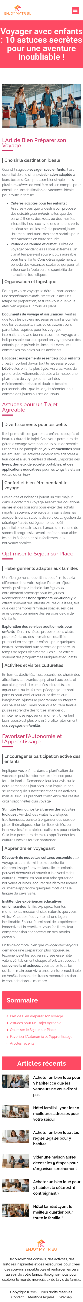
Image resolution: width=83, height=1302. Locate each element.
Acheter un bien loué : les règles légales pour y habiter (56, 1138)
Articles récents (22, 1043)
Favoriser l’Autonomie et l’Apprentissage (41, 1037)
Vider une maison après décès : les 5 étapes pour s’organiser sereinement (55, 1163)
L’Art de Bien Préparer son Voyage (36, 1016)
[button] (75, 10)
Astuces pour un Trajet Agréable (35, 1023)
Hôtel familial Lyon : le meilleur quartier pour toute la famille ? (53, 1212)
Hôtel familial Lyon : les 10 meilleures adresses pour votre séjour (56, 1114)
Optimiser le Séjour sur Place (33, 1030)
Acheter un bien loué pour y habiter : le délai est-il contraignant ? (56, 1188)
